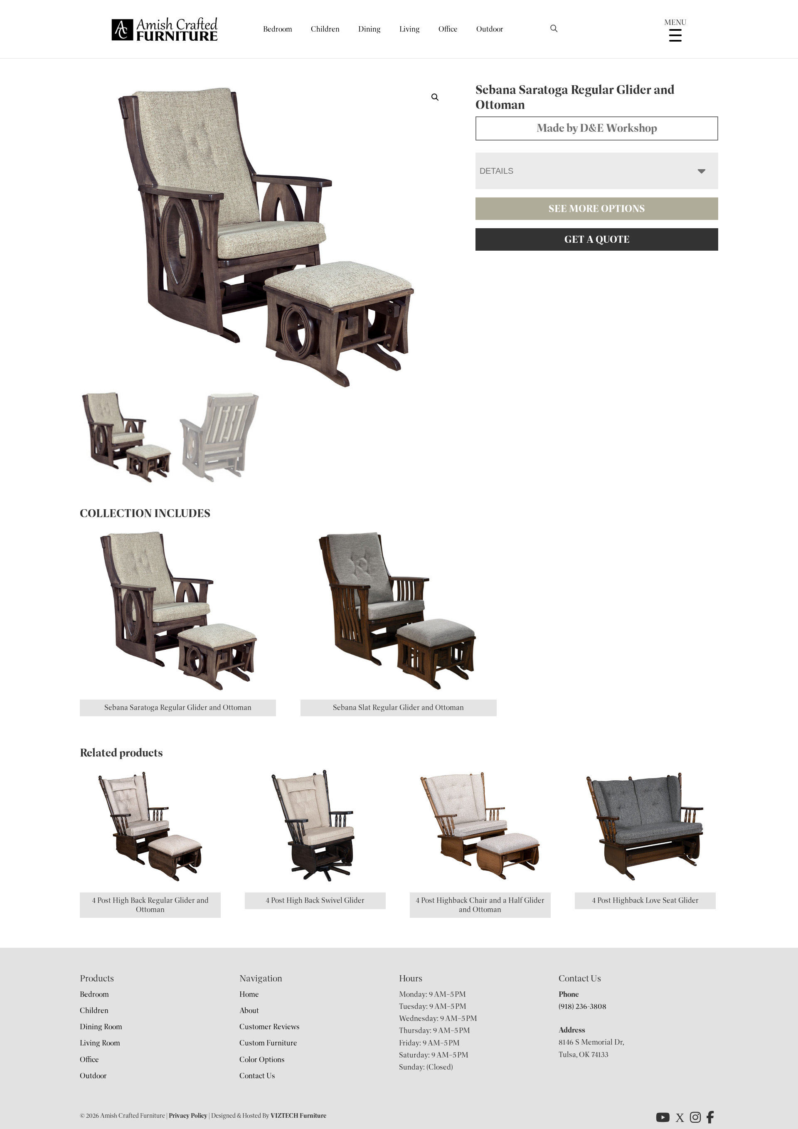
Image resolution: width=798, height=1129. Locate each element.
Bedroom (277, 29)
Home (249, 994)
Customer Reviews (269, 1026)
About (249, 1010)
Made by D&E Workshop (597, 128)
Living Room (100, 1043)
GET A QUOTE (597, 239)
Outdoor (489, 29)
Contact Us (257, 1075)
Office (448, 29)
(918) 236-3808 (582, 1006)
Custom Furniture (268, 1043)
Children (325, 29)
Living (409, 29)
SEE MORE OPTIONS (597, 208)
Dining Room (101, 1026)
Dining (369, 29)
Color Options (262, 1059)
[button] (435, 97)
